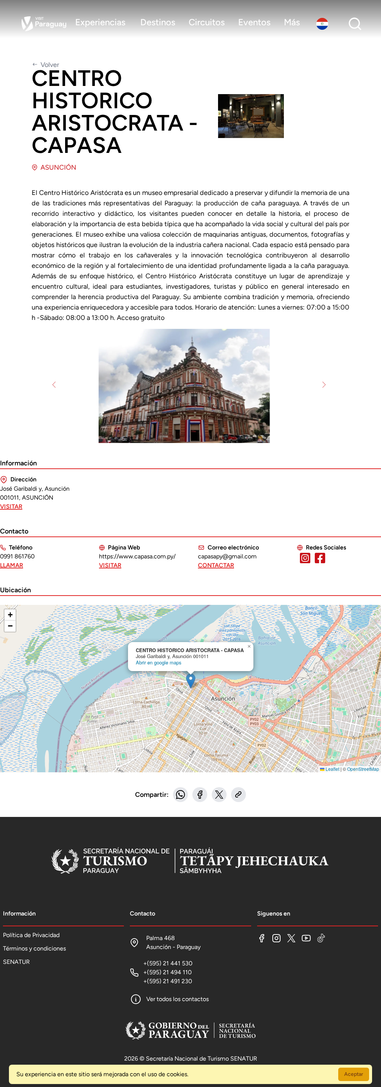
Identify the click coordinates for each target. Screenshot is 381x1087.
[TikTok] (321, 938)
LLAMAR (11, 565)
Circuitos (207, 22)
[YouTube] (306, 938)
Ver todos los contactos (177, 999)
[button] (190, 681)
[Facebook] (261, 938)
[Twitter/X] (291, 938)
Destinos (157, 22)
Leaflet (331, 769)
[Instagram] (276, 938)
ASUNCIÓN (58, 167)
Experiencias (100, 22)
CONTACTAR (216, 565)
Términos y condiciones (34, 948)
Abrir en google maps (158, 662)
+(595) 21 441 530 (167, 963)
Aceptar (353, 1074)
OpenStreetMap (363, 769)
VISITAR (11, 506)
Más (292, 22)
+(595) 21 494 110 (167, 972)
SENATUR (16, 961)
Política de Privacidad (31, 935)
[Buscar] (355, 23)
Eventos (254, 22)
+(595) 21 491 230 (167, 981)
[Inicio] (190, 861)
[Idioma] (323, 24)
